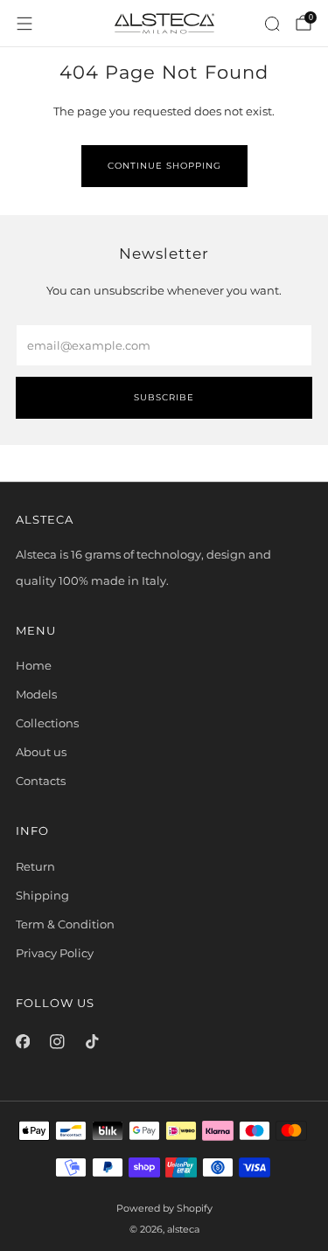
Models (36, 694)
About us (41, 752)
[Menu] (24, 23)
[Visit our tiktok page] (91, 1042)
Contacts (41, 781)
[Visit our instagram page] (57, 1042)
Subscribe (164, 397)
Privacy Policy (55, 953)
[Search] (272, 23)
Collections (47, 723)
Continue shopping (164, 165)
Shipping (42, 895)
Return (35, 866)
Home (34, 665)
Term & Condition (65, 924)
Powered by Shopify (164, 1208)
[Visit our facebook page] (22, 1042)
